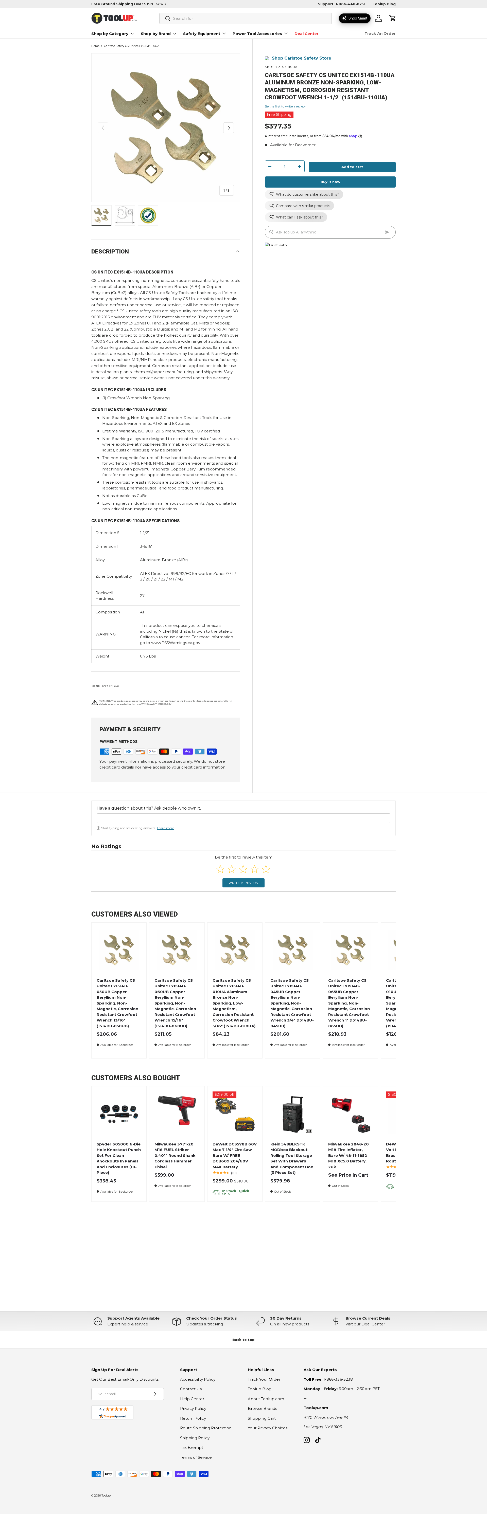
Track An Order (380, 33)
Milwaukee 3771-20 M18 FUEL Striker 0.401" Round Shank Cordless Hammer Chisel (175, 1155)
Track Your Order (264, 1379)
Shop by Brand (156, 33)
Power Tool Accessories (257, 33)
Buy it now (330, 182)
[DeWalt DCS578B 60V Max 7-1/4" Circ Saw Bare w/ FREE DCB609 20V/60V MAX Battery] (235, 1114)
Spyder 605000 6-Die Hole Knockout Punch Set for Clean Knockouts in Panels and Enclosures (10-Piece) (119, 1158)
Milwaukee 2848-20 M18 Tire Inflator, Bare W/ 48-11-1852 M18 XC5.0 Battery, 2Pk (348, 1155)
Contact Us (191, 1389)
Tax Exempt (191, 1447)
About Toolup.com (266, 1398)
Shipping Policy (195, 1437)
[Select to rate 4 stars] (254, 869)
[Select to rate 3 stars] (243, 869)
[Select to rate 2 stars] (232, 869)
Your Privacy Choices (267, 1428)
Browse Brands (262, 1408)
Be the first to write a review (285, 106)
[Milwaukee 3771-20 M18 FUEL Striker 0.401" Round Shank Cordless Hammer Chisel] (177, 1114)
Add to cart (352, 167)
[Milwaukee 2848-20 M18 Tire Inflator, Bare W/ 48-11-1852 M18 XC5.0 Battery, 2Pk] (351, 1114)
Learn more (165, 828)
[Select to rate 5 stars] (266, 869)
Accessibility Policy (197, 1379)
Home (95, 46)
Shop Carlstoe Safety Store (301, 58)
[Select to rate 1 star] (220, 869)
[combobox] (245, 18)
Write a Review (243, 883)
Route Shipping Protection (206, 1428)
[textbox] (243, 818)
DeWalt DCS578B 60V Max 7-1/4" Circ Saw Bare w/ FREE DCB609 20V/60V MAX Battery (235, 1155)
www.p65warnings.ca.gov (155, 703)
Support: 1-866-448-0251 (341, 4)
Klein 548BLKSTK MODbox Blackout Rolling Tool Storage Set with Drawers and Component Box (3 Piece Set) (291, 1158)
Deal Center (306, 33)
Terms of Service (196, 1457)
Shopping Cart (262, 1418)
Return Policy (193, 1418)
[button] (392, 18)
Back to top (243, 1340)
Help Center (192, 1398)
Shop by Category (109, 33)
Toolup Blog (384, 4)
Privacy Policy (193, 1408)
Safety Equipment (201, 33)
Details (160, 4)
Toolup (106, 1495)
